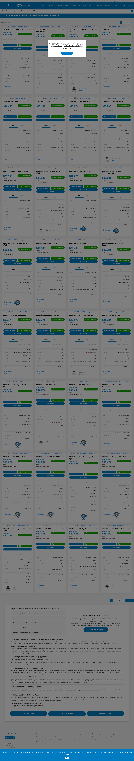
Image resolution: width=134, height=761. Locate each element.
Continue (67, 53)
